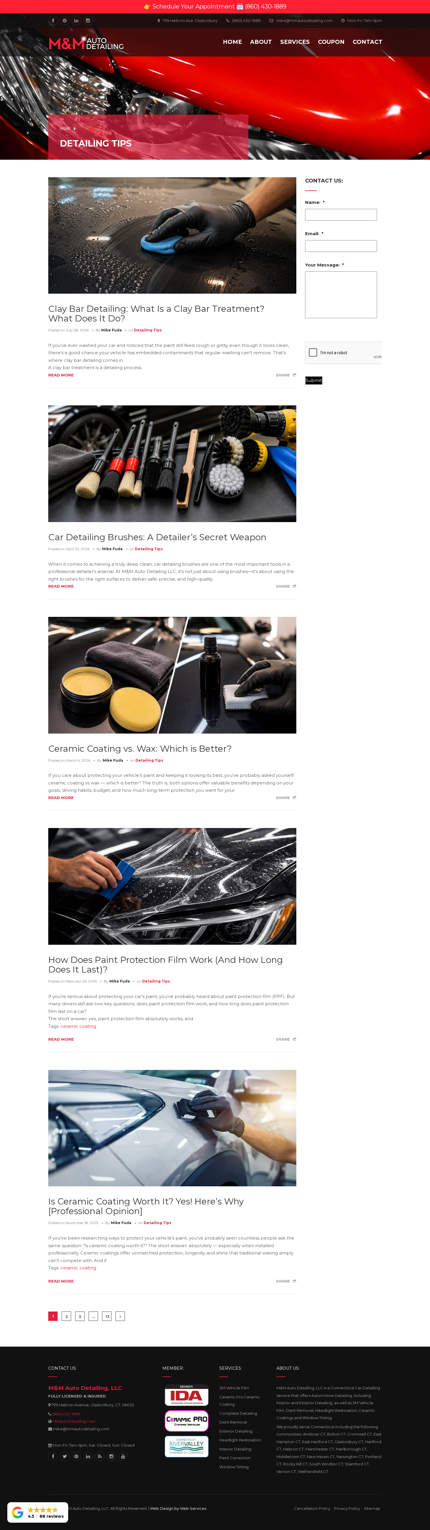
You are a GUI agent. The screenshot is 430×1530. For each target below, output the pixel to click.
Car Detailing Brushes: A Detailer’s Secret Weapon (157, 537)
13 (107, 1316)
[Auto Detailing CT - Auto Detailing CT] (86, 41)
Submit (314, 380)
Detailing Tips (148, 330)
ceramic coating (78, 1026)
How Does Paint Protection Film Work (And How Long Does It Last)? (165, 964)
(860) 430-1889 (66, 1414)
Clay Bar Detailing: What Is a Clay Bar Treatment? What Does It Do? (156, 313)
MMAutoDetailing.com (73, 1421)
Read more (61, 375)
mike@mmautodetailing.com (304, 20)
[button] (37, 1512)
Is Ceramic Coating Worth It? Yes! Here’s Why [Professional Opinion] (146, 1206)
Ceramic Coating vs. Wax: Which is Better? (140, 748)
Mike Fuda (111, 330)
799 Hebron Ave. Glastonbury (190, 20)
